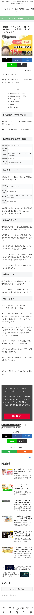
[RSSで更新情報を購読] (24, 451)
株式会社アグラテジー (9, 427)
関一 (19, 427)
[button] (22, 65)
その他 (5, 424)
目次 (14, 89)
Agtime (23, 424)
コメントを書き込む (17, 589)
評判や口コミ (14, 104)
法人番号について (15, 99)
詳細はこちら (17, 416)
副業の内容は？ (14, 101)
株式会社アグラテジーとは (18, 93)
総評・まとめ (14, 107)
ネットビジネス (14, 424)
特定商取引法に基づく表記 (18, 96)
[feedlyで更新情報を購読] (9, 451)
